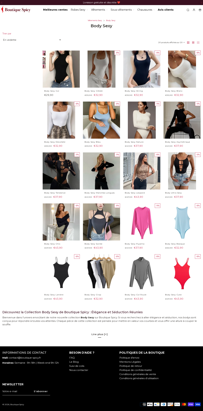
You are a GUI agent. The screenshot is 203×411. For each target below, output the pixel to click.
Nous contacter (78, 370)
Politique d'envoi (129, 357)
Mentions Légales (130, 361)
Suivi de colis (76, 365)
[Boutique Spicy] (16, 10)
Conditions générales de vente (137, 374)
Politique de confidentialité (135, 370)
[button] (1, 2)
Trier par (6, 33)
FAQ (72, 357)
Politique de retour (130, 365)
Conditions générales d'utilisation (139, 378)
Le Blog (74, 361)
